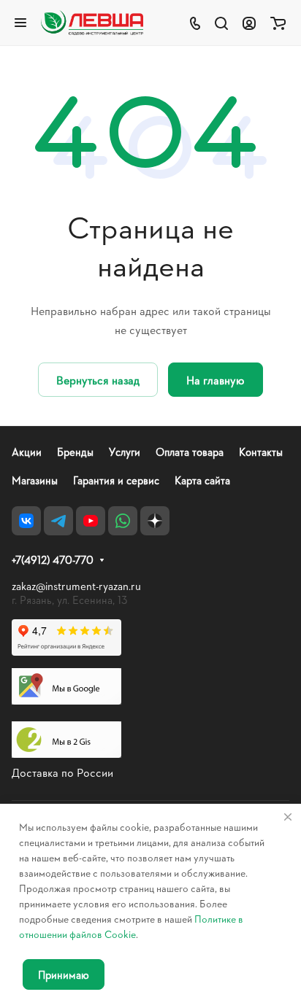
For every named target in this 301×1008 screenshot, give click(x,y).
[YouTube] (90, 520)
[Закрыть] (288, 817)
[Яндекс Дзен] (154, 520)
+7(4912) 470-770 (53, 560)
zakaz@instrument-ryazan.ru (76, 586)
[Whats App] (122, 520)
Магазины (35, 480)
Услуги (124, 452)
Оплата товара (190, 452)
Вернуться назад (98, 379)
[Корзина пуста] (278, 22)
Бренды (75, 452)
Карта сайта (202, 480)
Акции (27, 452)
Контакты (261, 452)
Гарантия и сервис (116, 480)
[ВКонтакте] (26, 520)
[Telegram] (58, 520)
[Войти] (249, 22)
